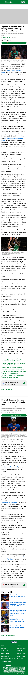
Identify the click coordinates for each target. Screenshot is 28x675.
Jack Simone (6, 37)
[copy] (10, 40)
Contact (3, 648)
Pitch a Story (20, 651)
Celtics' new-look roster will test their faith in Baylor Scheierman (13, 364)
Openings (20, 645)
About (3, 645)
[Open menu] (2, 2)
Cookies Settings (6, 661)
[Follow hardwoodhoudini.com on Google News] (24, 383)
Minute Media (8, 665)
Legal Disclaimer (22, 656)
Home (2, 389)
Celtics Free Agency (10, 635)
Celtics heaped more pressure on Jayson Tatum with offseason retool (13, 368)
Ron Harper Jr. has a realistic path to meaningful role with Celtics (13, 359)
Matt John (5, 412)
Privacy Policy (5, 653)
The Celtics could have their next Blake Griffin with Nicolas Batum (14, 372)
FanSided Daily (5, 651)
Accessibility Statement (8, 659)
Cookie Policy (5, 656)
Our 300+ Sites (21, 648)
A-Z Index (20, 659)
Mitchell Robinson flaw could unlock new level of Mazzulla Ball (13, 376)
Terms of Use (21, 653)
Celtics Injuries (9, 389)
